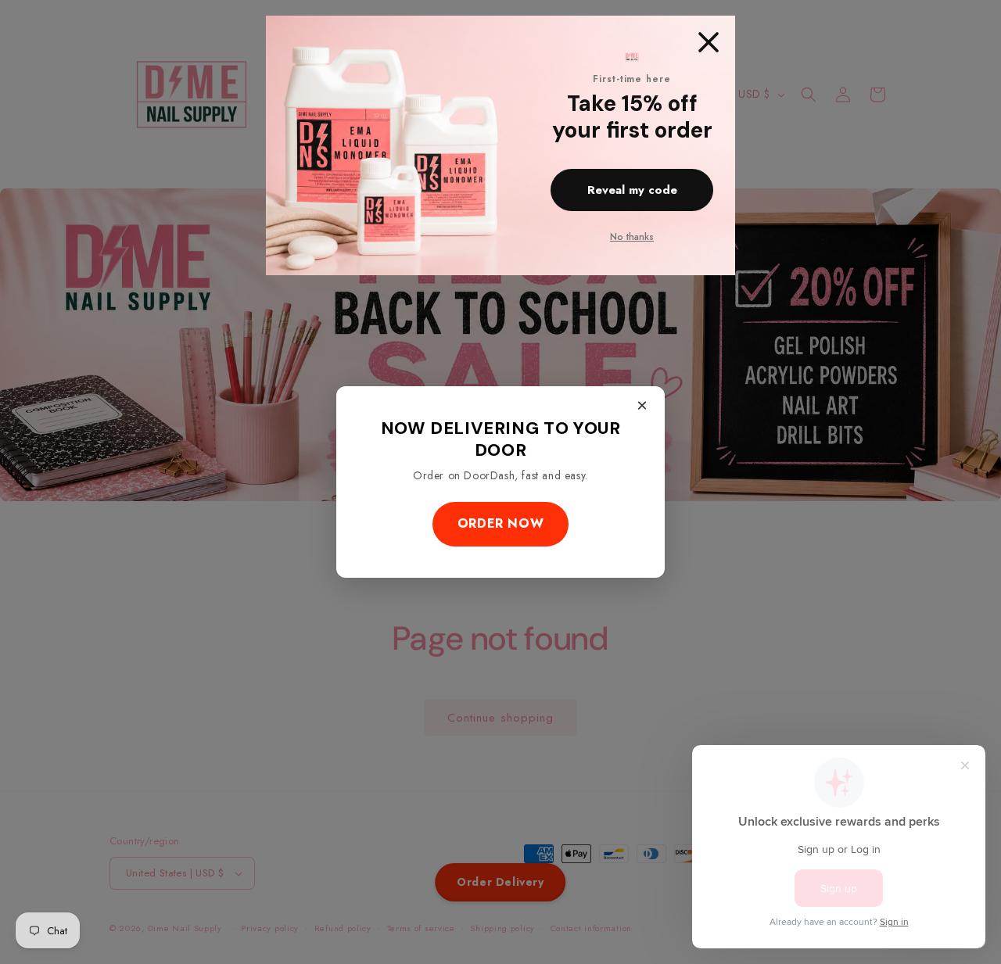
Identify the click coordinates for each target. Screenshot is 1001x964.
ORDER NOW (500, 523)
